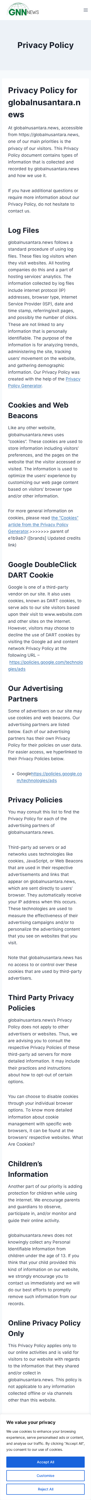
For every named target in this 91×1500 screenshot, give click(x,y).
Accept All (45, 1462)
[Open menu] (85, 10)
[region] (45, 1457)
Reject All (45, 1489)
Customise (45, 1475)
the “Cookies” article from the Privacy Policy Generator (43, 524)
